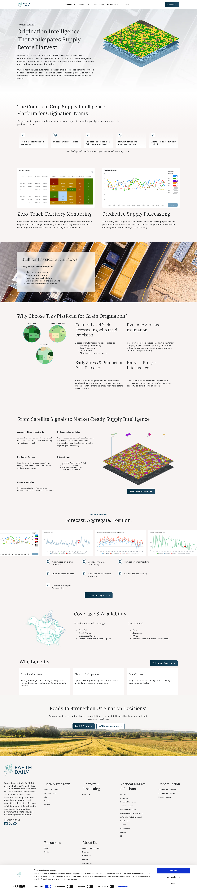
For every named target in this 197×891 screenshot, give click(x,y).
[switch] (70, 886)
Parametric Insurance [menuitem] (128, 810)
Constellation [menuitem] (98, 4)
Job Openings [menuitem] (87, 863)
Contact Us (171, 4)
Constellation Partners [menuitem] (166, 793)
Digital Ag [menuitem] (124, 798)
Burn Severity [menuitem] (125, 821)
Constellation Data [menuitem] (51, 789)
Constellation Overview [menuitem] (167, 789)
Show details (123, 886)
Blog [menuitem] (46, 848)
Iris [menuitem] (121, 836)
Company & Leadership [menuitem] (91, 848)
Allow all (173, 871)
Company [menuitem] (126, 4)
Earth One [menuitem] (86, 794)
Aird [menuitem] (45, 797)
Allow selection (173, 877)
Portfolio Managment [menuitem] (128, 802)
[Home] (24, 4)
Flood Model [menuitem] (125, 828)
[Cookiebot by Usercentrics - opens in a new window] (19, 886)
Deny (173, 883)
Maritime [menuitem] (47, 801)
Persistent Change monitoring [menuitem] (131, 813)
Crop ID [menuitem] (123, 794)
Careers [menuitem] (85, 859)
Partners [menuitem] (85, 852)
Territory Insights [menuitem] (126, 806)
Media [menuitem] (46, 852)
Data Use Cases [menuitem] (50, 793)
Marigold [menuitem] (123, 832)
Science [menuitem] (47, 805)
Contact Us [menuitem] (86, 856)
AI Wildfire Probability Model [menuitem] (131, 817)
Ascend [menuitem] (123, 825)
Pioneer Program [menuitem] (164, 797)
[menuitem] (70, 4)
